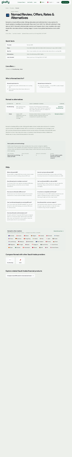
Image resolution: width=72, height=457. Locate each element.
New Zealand (39, 241)
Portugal (20, 244)
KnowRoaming (16, 69)
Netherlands (29, 241)
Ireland (35, 238)
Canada (41, 235)
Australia (11, 235)
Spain (10, 247)
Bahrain (26, 235)
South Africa (44, 244)
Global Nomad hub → (59, 231)
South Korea (54, 244)
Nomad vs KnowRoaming (59, 107)
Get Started (65, 2)
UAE (41, 247)
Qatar (27, 244)
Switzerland (26, 247)
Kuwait (55, 238)
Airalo (21, 69)
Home (7, 8)
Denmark (49, 235)
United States (54, 247)
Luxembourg (12, 241)
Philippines (11, 244)
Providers (12, 8)
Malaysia (21, 241)
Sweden (17, 247)
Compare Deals (21, 2)
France (10, 238)
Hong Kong (27, 238)
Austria (18, 235)
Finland (56, 235)
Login (58, 2)
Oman (55, 241)
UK (46, 247)
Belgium (33, 235)
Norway (48, 241)
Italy (41, 238)
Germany (18, 238)
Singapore (35, 244)
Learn (35, 2)
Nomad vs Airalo (59, 114)
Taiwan (34, 247)
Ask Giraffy (29, 2)
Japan (48, 238)
